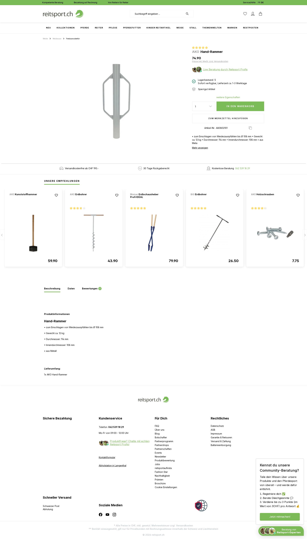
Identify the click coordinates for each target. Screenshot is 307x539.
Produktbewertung (165, 460)
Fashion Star (161, 472)
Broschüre (160, 483)
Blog (157, 433)
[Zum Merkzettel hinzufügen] (56, 195)
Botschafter (161, 437)
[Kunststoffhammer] (26, 198)
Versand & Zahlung (221, 441)
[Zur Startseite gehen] (63, 13)
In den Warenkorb (240, 106)
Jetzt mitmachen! (279, 516)
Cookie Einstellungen (166, 487)
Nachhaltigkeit (162, 475)
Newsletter (160, 456)
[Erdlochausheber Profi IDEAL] (154, 233)
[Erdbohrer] (86, 198)
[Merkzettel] (245, 14)
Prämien (159, 479)
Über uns (159, 429)
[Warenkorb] (260, 14)
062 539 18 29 (242, 168)
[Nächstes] (304, 235)
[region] (116, 101)
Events (158, 452)
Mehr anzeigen (200, 147)
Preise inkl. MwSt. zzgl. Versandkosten (210, 61)
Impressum (216, 433)
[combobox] (157, 14)
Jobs (157, 464)
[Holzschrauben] (268, 198)
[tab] (52, 288)
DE (262, 2)
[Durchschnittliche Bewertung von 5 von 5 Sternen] (201, 48)
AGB (213, 429)
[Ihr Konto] (253, 14)
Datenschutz (217, 426)
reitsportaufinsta (163, 468)
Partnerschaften (163, 449)
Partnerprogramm (164, 441)
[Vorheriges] (2, 235)
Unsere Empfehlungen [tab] (62, 181)
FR (259, 2)
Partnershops (162, 445)
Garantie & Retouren (221, 437)
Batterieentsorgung (221, 445)
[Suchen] (189, 14)
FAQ (157, 426)
